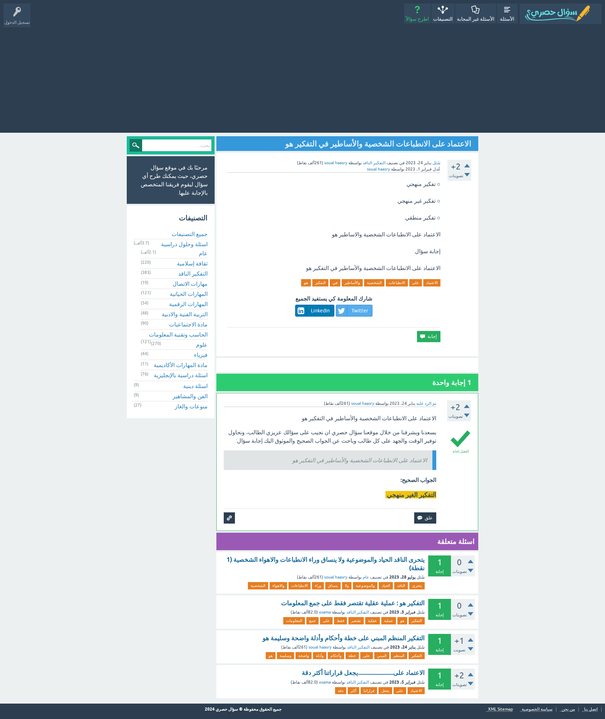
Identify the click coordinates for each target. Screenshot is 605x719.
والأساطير (352, 283)
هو (306, 283)
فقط (340, 620)
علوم (202, 344)
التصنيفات (443, 19)
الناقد (401, 585)
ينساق (333, 585)
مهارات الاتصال (190, 284)
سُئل (436, 162)
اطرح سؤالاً (417, 19)
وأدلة (320, 656)
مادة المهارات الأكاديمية (181, 365)
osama (325, 612)
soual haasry (335, 577)
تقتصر (356, 620)
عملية (388, 620)
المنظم (399, 656)
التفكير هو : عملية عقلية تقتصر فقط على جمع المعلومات (353, 603)
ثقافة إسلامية (192, 263)
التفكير (320, 283)
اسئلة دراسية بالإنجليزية (181, 375)
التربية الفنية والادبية (185, 314)
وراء (318, 585)
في (335, 283)
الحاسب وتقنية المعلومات (178, 334)
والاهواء (278, 585)
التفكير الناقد (374, 162)
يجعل (385, 691)
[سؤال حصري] (560, 14)
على (415, 283)
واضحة (303, 656)
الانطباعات (397, 283)
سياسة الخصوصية (537, 709)
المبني (382, 656)
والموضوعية (365, 585)
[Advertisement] (302, 77)
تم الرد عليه (426, 403)
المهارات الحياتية (189, 294)
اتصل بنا (591, 709)
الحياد (386, 585)
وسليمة (285, 656)
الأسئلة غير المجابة (475, 19)
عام (366, 577)
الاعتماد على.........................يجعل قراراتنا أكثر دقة (363, 672)
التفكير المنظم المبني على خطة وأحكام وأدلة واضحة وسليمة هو (344, 638)
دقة (340, 691)
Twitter (360, 310)
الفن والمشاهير (190, 396)
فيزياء (201, 355)
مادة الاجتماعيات (188, 324)
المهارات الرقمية (188, 304)
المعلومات (294, 620)
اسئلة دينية (195, 386)
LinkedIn (320, 310)
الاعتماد (432, 283)
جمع (312, 620)
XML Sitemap (500, 709)
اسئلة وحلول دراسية (184, 244)
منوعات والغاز (191, 406)
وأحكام (336, 656)
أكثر (353, 691)
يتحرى (417, 585)
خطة (352, 656)
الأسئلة (507, 19)
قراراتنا (368, 691)
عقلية (372, 620)
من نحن (568, 709)
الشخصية (374, 283)
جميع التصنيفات (190, 234)
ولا (347, 585)
